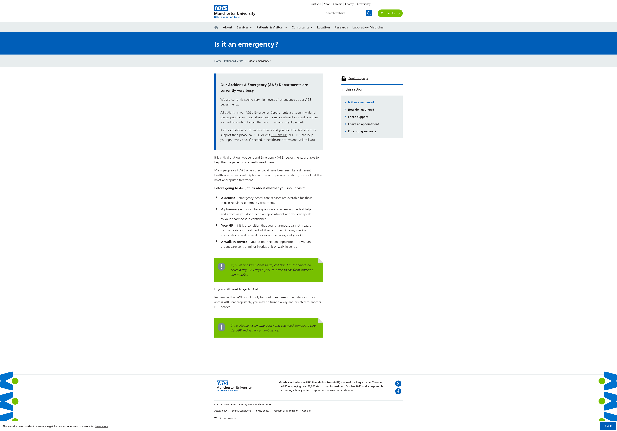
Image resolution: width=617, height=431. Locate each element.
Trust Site (315, 4)
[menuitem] (217, 27)
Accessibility (364, 4)
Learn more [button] (101, 426)
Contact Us (388, 13)
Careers (337, 4)
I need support (358, 117)
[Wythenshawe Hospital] (217, 27)
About (227, 27)
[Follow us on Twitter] (398, 384)
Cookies (306, 410)
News (327, 4)
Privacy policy (262, 410)
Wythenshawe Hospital (234, 11)
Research (341, 27)
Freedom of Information (285, 410)
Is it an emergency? (361, 102)
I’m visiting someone (362, 131)
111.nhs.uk (279, 135)
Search (369, 13)
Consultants (300, 27)
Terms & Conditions (241, 410)
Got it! (608, 426)
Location (323, 27)
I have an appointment (363, 124)
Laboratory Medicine (368, 27)
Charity (349, 4)
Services (243, 27)
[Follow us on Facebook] (398, 391)
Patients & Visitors (270, 27)
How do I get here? (361, 109)
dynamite (232, 418)
